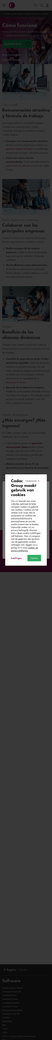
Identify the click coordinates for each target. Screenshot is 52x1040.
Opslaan (34, 558)
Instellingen (16, 558)
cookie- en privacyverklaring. (24, 549)
